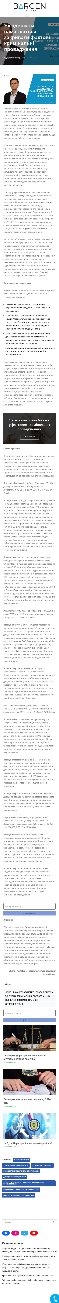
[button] (27, 16)
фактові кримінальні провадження (18, 1195)
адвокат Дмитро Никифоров (15, 1165)
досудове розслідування (14, 1177)
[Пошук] (54, 1222)
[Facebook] (6, 1233)
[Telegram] (24, 1233)
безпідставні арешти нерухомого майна (21, 1171)
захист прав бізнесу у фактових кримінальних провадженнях (23, 1183)
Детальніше (29, 436)
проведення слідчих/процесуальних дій (21, 1189)
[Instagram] (15, 1233)
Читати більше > (9, 1062)
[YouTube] (34, 1233)
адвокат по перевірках (42, 1165)
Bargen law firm (21, 1160)
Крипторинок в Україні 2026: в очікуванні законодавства (28, 1275)
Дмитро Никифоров (16, 58)
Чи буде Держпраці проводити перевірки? (27, 1143)
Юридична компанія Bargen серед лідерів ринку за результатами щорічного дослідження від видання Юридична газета (26, 1267)
